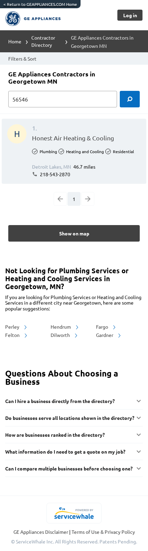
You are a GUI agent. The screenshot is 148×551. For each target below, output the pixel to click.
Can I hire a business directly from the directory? (60, 401)
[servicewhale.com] (74, 513)
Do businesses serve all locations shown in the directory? (69, 418)
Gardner (105, 335)
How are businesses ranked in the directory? (55, 435)
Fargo (102, 327)
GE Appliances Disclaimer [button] (41, 532)
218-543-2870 (54, 174)
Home (14, 41)
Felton (13, 335)
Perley (12, 327)
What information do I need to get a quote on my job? (65, 451)
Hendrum (61, 327)
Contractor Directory (43, 41)
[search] (130, 99)
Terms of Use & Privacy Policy (103, 532)
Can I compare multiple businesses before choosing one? (69, 468)
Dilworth (61, 335)
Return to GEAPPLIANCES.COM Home (40, 4)
